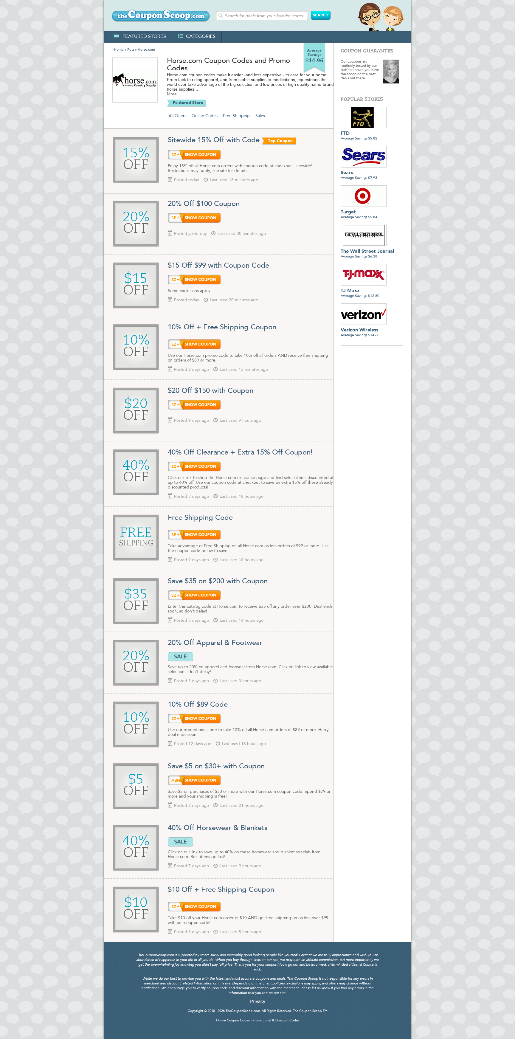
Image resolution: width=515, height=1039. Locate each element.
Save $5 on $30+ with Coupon (216, 766)
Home (119, 50)
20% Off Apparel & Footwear (215, 643)
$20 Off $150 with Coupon (210, 391)
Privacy (257, 1001)
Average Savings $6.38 (367, 253)
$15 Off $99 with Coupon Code (218, 265)
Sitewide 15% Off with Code (214, 140)
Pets (130, 50)
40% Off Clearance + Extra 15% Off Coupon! (240, 452)
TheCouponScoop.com (243, 1011)
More (172, 94)
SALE (180, 656)
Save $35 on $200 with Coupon (219, 581)
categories (200, 36)
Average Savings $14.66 (360, 332)
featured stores (144, 36)
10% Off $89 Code (198, 704)
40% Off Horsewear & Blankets (218, 828)
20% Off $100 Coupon (204, 204)
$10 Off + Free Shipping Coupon (221, 890)
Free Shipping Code (200, 518)
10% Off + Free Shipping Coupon (222, 327)
